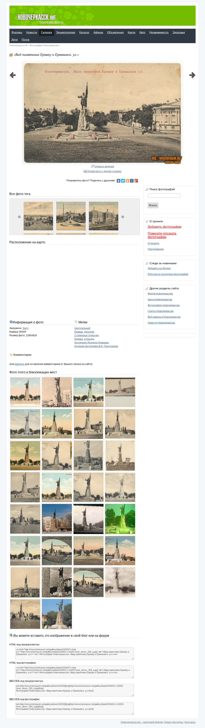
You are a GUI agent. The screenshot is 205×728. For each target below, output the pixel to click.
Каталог (84, 32)
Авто (142, 32)
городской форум (51, 22)
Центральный (82, 328)
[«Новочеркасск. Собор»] (12, 108)
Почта (25, 39)
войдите (19, 364)
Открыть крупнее (104, 166)
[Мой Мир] (132, 181)
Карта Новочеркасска (160, 299)
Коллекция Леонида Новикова (91, 342)
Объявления (115, 32)
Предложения (156, 249)
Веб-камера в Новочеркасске (164, 317)
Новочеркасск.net (18, 45)
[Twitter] (123, 181)
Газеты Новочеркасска (161, 311)
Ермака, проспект (84, 331)
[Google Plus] (136, 181)
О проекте (153, 243)
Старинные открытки (86, 335)
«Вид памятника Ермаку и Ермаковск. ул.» (46, 54)
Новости (31, 32)
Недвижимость (159, 32)
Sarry (25, 328)
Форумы (16, 32)
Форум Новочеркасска (160, 293)
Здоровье (179, 32)
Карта (131, 32)
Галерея (46, 32)
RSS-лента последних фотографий (168, 274)
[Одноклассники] (127, 181)
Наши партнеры (173, 722)
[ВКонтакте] (118, 181)
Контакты (190, 722)
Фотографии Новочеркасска (44, 45)
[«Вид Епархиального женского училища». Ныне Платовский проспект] (192, 108)
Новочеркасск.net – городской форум (142, 722)
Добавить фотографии (164, 226)
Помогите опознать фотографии (162, 235)
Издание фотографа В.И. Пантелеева (96, 346)
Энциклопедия (65, 32)
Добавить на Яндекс (159, 268)
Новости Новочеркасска (161, 322)
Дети (14, 39)
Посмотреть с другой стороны (104, 171)
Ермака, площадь (84, 339)
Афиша (98, 32)
